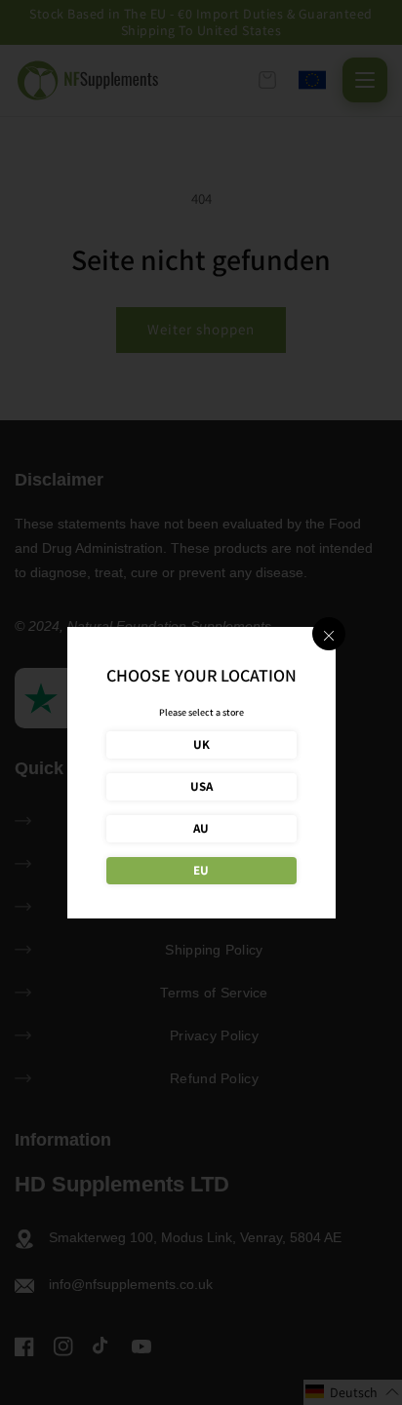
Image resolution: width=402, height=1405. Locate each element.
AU (201, 828)
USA (201, 786)
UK (201, 744)
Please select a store (201, 712)
